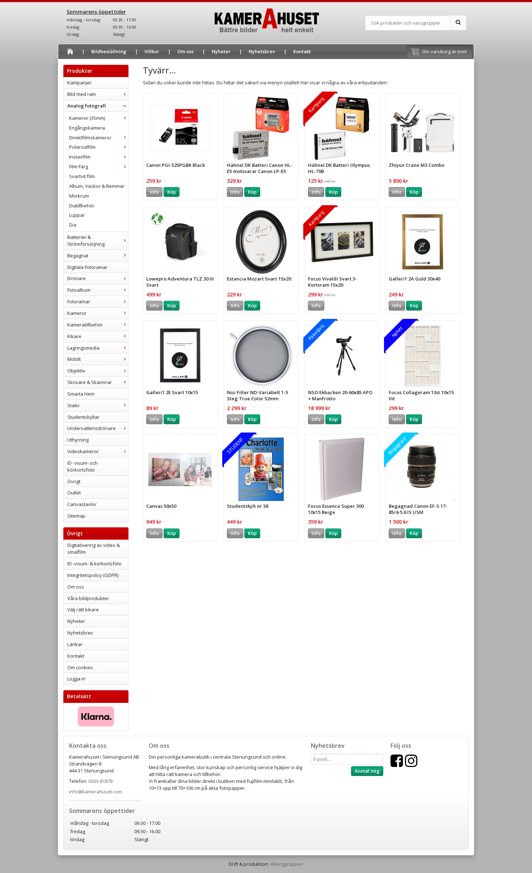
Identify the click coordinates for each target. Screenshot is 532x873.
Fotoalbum (78, 290)
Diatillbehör (81, 205)
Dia (72, 225)
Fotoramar (78, 301)
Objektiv (76, 370)
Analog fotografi (86, 105)
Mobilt (74, 359)
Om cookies (80, 667)
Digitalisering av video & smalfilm (93, 548)
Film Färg (78, 166)
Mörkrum (79, 196)
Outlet (74, 492)
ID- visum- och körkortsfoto (82, 466)
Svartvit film (82, 176)
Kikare (74, 336)
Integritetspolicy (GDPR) (92, 575)
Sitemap (76, 516)
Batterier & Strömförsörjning (86, 240)
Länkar (75, 644)
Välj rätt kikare (83, 609)
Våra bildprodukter (88, 598)
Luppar (77, 215)
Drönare (76, 278)
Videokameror (83, 451)
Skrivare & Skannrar (89, 382)
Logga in (76, 678)
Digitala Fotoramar (87, 267)
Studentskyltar (83, 417)
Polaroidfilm (82, 147)
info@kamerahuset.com (95, 791)
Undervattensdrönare (91, 428)
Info (154, 192)
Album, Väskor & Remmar (96, 186)
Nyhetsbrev (262, 51)
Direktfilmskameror (90, 137)
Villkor (151, 51)
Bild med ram (81, 94)
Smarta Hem (80, 394)
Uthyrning (78, 439)
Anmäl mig (367, 771)
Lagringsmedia (83, 348)
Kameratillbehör (85, 324)
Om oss (185, 51)
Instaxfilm (79, 156)
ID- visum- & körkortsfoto (94, 563)
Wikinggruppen (286, 864)
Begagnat (77, 255)
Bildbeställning (108, 51)
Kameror (76, 313)
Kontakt (302, 51)
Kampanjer (79, 82)
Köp (171, 192)
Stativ (73, 405)
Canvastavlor (82, 504)
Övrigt (73, 481)
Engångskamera (87, 128)
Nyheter (221, 51)
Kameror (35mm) (87, 118)
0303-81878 (100, 781)
